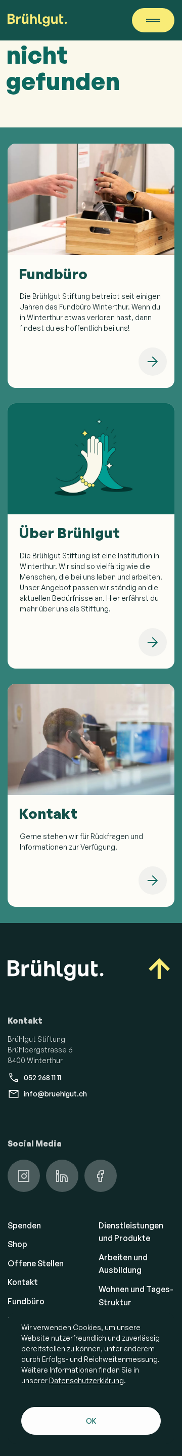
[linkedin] (62, 1176)
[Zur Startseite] (37, 20)
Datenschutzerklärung (86, 1380)
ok (91, 1421)
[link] (91, 266)
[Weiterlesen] (153, 361)
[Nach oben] (159, 970)
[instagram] (24, 1176)
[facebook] (100, 1176)
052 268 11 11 (42, 1077)
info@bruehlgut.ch (55, 1093)
